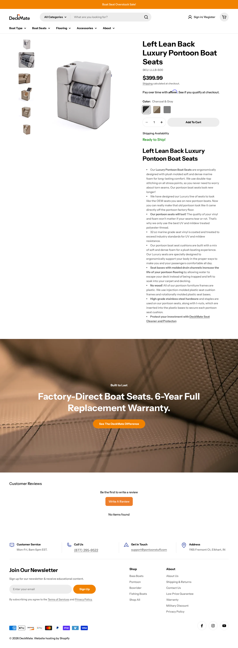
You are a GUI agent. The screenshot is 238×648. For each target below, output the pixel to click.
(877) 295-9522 (86, 550)
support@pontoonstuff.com (149, 549)
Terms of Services (58, 599)
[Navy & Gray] (167, 109)
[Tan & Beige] (156, 109)
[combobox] (95, 17)
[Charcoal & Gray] (146, 109)
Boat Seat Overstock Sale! (119, 4)
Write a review (119, 501)
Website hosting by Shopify (52, 638)
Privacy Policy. (83, 599)
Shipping (148, 83)
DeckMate (26, 638)
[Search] (146, 17)
